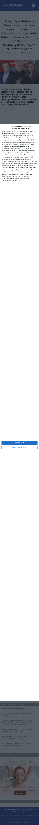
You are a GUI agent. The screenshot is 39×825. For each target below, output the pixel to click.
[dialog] (19, 412)
